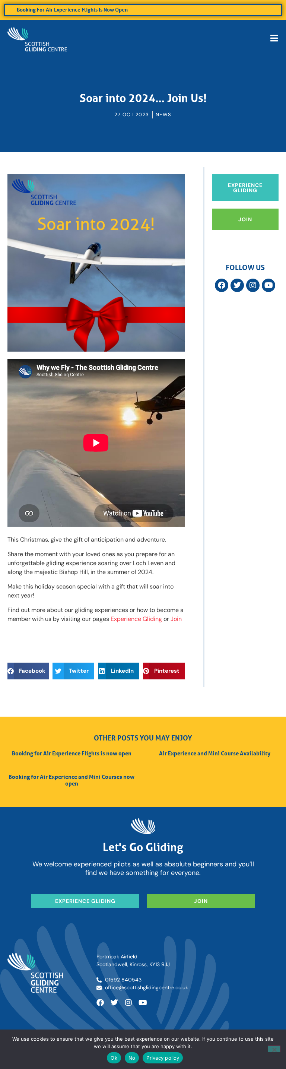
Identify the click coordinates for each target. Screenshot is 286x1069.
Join (176, 619)
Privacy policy (162, 1058)
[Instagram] (253, 285)
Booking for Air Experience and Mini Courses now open (71, 780)
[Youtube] (142, 1002)
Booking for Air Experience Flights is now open (72, 9)
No (132, 1058)
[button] (28, 671)
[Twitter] (237, 285)
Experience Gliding (136, 619)
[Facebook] (221, 285)
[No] (274, 1049)
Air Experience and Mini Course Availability (214, 753)
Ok (114, 1058)
